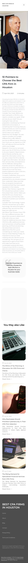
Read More (6, 379)
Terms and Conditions (8, 537)
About (4, 518)
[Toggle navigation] (24, 5)
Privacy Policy (6, 532)
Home (4, 513)
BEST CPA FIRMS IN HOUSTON (8, 4)
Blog (3, 523)
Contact (4, 528)
